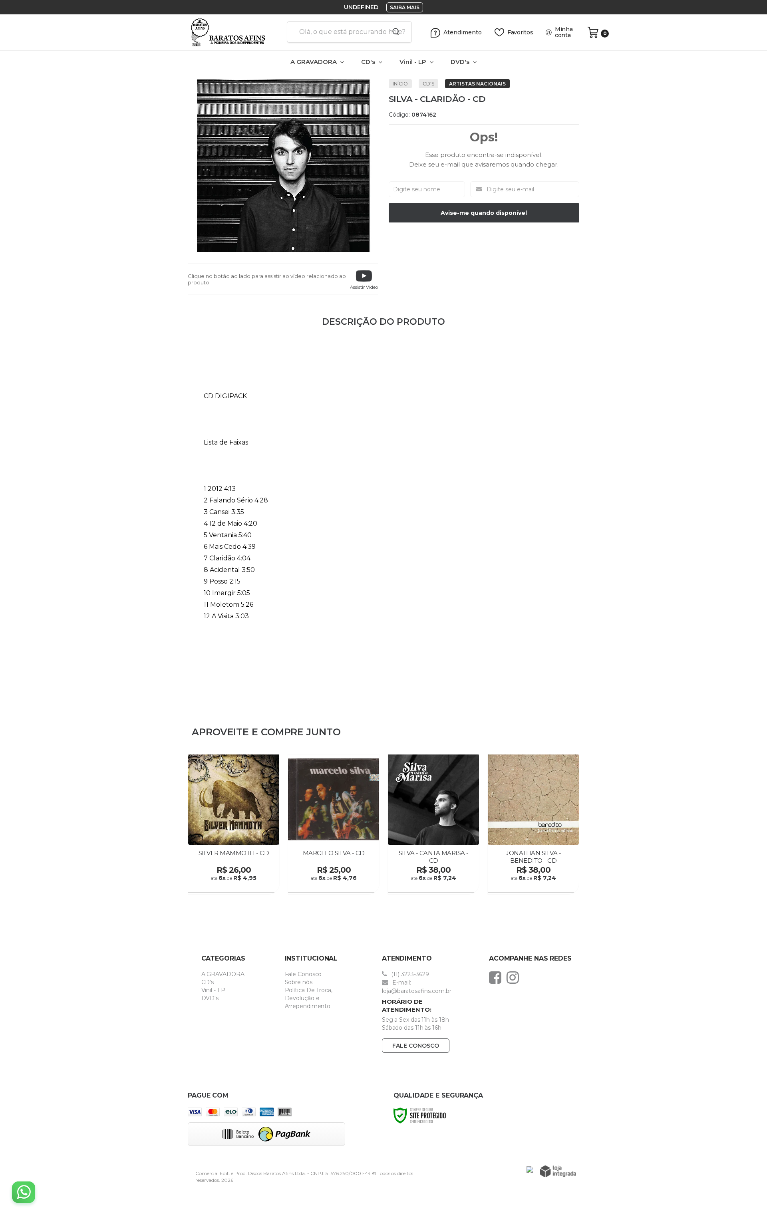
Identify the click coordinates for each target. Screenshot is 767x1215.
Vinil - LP (213, 990)
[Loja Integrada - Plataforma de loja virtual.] (558, 1171)
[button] (364, 279)
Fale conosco (415, 1045)
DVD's (210, 998)
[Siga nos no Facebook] (497, 977)
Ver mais (234, 884)
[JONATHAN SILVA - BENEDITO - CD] (533, 824)
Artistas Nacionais (477, 84)
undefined (361, 7)
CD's (428, 84)
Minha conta (564, 32)
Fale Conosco (303, 974)
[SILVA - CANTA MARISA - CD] (433, 824)
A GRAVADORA (222, 974)
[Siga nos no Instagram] (515, 977)
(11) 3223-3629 (409, 974)
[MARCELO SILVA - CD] (333, 824)
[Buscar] (393, 32)
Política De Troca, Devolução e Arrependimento (308, 998)
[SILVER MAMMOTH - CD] (233, 824)
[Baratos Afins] (234, 32)
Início (400, 84)
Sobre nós (298, 982)
